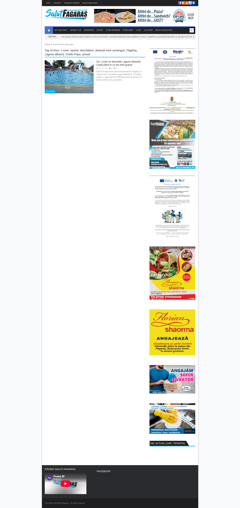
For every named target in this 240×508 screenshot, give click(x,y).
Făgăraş (132, 50)
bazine (74, 50)
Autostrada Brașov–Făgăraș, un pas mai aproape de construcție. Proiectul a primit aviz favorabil (64, 37)
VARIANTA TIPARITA (71, 3)
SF (112, 68)
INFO (48, 3)
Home (47, 44)
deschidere (87, 50)
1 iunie (65, 50)
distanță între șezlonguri (110, 50)
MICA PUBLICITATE (89, 3)
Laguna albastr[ (54, 54)
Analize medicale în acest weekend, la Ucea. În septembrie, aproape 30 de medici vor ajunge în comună (146, 37)
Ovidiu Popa (73, 54)
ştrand (86, 54)
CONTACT (57, 3)
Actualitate (50, 91)
